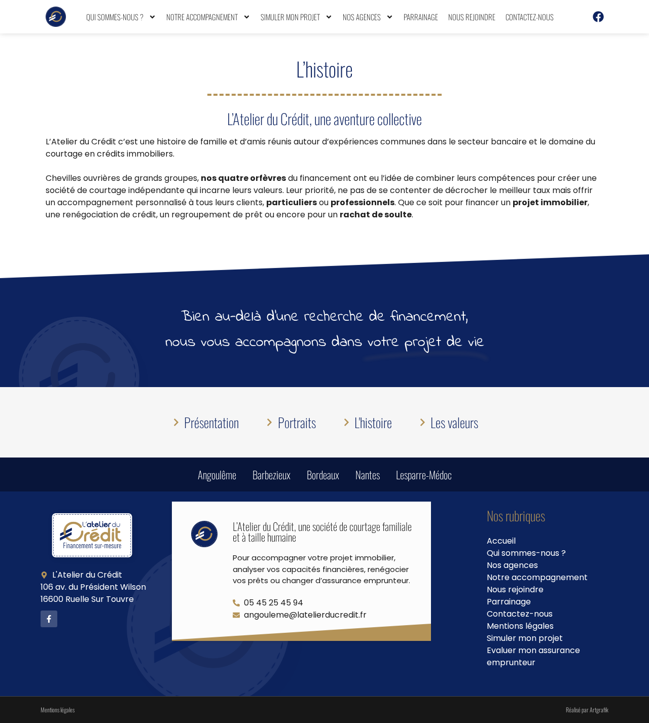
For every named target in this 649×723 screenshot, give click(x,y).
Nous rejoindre (471, 16)
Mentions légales (520, 626)
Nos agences (362, 16)
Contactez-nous (530, 16)
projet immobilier (550, 202)
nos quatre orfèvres (243, 178)
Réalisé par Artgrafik (587, 709)
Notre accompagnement (202, 16)
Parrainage (421, 16)
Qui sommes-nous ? (114, 16)
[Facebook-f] (49, 619)
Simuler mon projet (290, 16)
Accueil (501, 541)
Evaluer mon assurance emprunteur (533, 656)
